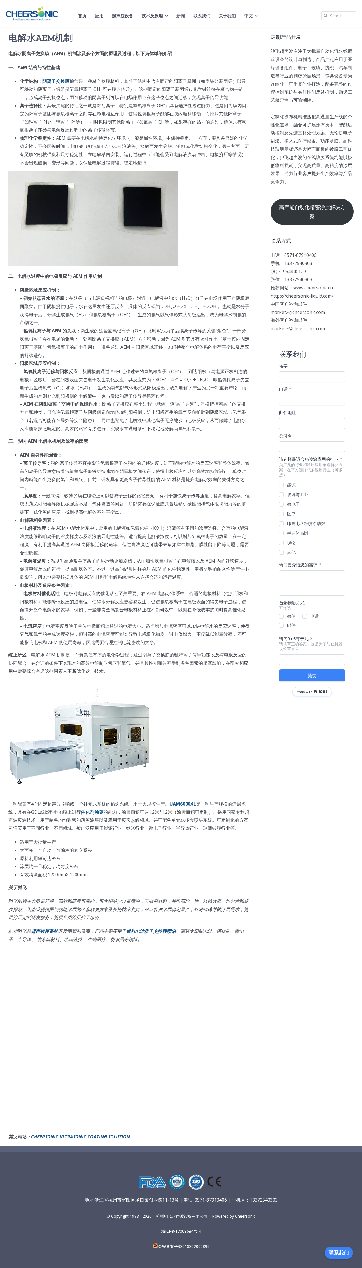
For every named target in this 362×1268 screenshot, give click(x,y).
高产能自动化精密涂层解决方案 (312, 211)
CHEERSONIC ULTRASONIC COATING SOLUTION (80, 1137)
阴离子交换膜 (56, 81)
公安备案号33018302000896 (184, 1246)
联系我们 (339, 1253)
